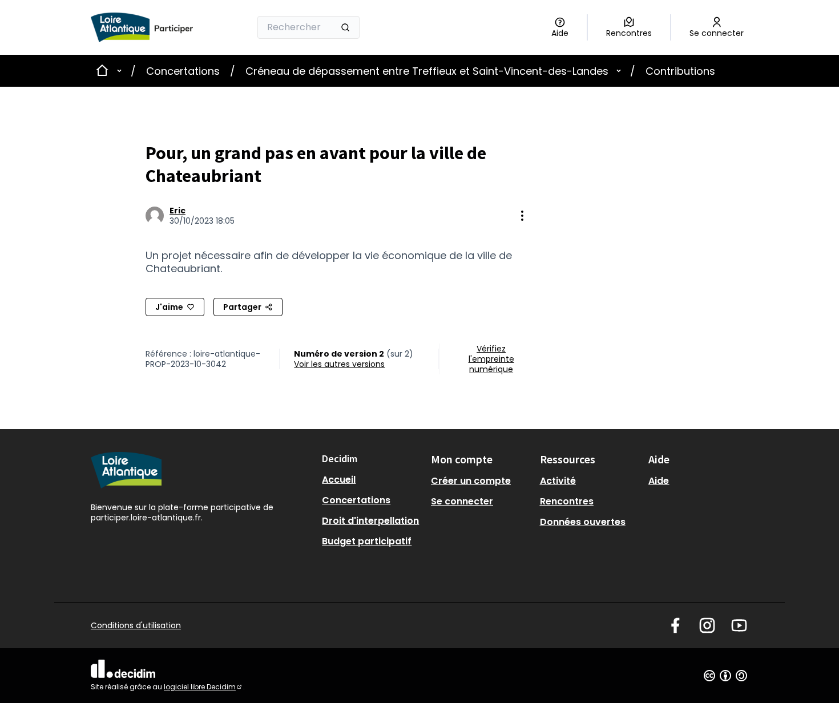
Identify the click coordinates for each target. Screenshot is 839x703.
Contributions (680, 71)
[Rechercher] (345, 27)
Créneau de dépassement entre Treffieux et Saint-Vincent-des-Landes (426, 71)
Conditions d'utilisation (136, 625)
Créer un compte (471, 480)
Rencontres (567, 501)
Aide (658, 480)
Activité (558, 480)
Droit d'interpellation (370, 520)
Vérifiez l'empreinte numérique (491, 359)
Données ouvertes (583, 521)
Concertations (183, 71)
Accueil (339, 479)
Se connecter (462, 501)
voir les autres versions (339, 364)
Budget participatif (367, 541)
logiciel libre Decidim (203, 687)
